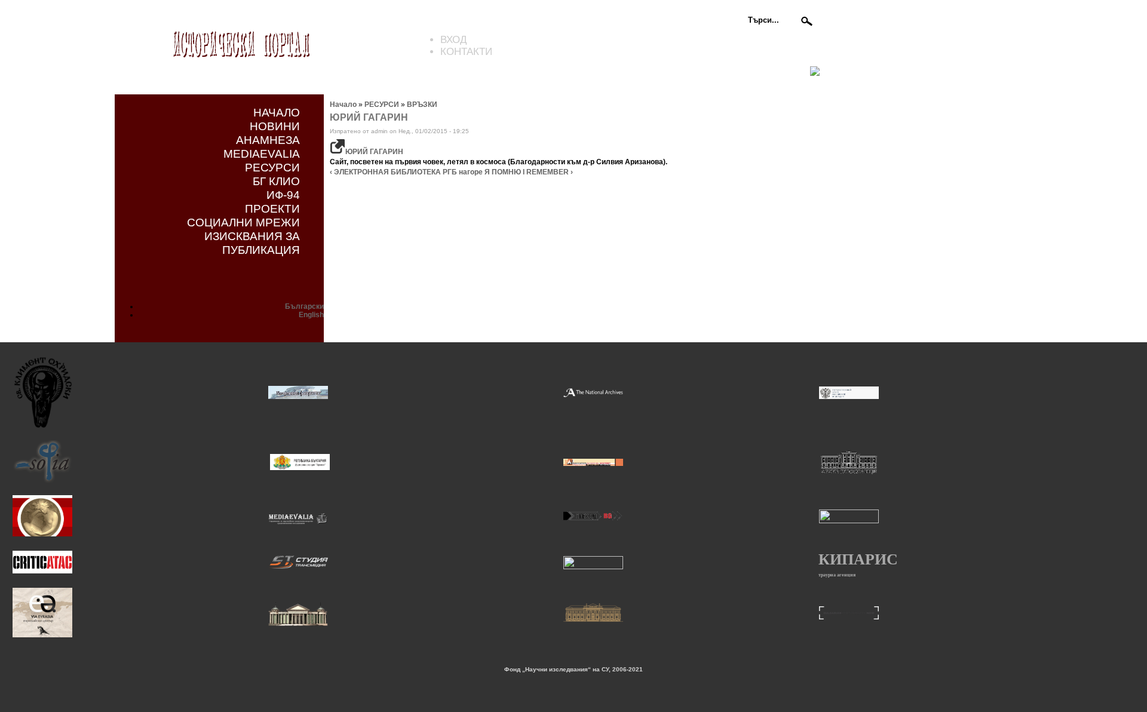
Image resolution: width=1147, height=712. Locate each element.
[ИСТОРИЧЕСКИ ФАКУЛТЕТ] (298, 397)
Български (304, 306)
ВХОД (453, 39)
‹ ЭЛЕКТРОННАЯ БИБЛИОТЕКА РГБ (393, 172)
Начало (343, 104)
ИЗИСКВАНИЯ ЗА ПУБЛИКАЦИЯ (252, 242)
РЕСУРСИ (272, 167)
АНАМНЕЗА (268, 139)
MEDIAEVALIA (261, 153)
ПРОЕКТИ (272, 208)
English (311, 315)
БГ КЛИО (276, 181)
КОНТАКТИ (466, 51)
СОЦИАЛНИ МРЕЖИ (243, 222)
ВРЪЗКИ (422, 104)
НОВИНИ (275, 126)
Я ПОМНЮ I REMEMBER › (528, 172)
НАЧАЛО (276, 112)
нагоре (471, 172)
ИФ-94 (283, 194)
